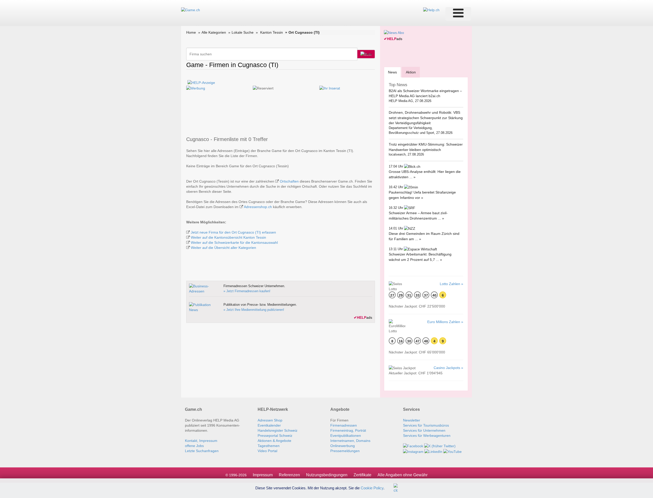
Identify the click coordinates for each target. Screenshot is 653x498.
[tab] (392, 72)
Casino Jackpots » (448, 368)
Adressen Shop (270, 420)
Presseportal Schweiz (275, 435)
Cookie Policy (372, 488)
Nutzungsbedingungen (326, 475)
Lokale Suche (243, 32)
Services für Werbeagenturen (426, 435)
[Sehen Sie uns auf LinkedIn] (433, 451)
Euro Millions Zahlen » (445, 322)
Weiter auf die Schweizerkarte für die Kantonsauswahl (234, 242)
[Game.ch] (190, 10)
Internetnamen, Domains (350, 441)
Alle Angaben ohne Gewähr (403, 475)
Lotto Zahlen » (451, 284)
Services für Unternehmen (424, 430)
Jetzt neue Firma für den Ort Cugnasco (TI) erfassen (233, 232)
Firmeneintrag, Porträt (348, 430)
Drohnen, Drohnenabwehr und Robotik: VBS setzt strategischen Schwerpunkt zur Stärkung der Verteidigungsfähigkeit (426, 117)
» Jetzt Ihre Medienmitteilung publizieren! (253, 310)
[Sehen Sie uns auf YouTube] (452, 451)
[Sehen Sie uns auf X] (440, 446)
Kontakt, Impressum (201, 441)
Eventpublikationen (345, 435)
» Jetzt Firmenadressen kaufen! (246, 291)
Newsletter (411, 420)
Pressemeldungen (345, 451)
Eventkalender (269, 425)
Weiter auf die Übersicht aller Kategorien (223, 248)
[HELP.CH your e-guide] (431, 10)
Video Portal (267, 451)
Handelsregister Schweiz (277, 430)
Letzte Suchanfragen (202, 451)
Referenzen (289, 475)
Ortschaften (289, 181)
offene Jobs (194, 446)
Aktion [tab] (411, 72)
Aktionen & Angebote (274, 441)
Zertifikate (362, 475)
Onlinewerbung (342, 446)
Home (191, 32)
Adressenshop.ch (258, 207)
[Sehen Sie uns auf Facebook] (413, 446)
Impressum (263, 475)
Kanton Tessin (271, 32)
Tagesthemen (269, 446)
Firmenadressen (343, 425)
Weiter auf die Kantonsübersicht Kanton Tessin (228, 237)
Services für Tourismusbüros (426, 425)
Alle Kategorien (214, 32)
